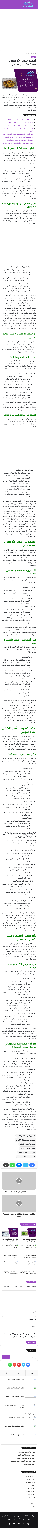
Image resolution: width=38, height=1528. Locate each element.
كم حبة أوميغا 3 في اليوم (26, 1157)
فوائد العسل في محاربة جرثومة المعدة (11, 1273)
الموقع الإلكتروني (31, 1326)
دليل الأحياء (32, 1497)
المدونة (33, 1485)
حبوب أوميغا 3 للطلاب (26, 1144)
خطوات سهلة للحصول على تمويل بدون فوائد (28, 1273)
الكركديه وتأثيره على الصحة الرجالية (10, 1256)
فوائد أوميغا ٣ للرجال (27, 1148)
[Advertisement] (19, 29)
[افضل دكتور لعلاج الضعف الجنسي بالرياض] (30, 1408)
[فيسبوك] (32, 1165)
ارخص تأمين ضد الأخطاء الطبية (15, 1388)
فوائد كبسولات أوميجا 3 (26, 1152)
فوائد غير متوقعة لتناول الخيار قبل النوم (29, 1240)
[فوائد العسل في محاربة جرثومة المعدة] (10, 1265)
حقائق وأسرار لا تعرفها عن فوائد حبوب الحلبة (19, 125)
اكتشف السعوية (30, 1482)
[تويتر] (26, 1165)
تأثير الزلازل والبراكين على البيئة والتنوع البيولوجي (29, 1256)
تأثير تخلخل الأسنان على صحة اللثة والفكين (20, 119)
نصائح (33, 1506)
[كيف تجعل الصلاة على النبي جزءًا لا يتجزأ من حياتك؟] (10, 1232)
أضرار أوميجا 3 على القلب (25, 1136)
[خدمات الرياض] (27, 4)
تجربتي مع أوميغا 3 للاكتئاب (25, 1140)
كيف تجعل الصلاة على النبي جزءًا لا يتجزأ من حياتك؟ (10, 1240)
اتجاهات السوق (31, 1479)
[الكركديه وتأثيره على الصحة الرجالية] (10, 1249)
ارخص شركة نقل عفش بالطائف (15, 1396)
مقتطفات (32, 1503)
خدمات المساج (31, 1494)
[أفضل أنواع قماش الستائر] (30, 1420)
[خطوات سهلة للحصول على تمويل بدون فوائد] (28, 1265)
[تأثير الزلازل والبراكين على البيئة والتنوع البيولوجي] (28, 1249)
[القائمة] (2, 5)
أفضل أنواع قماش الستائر (16, 1417)
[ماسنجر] (19, 1165)
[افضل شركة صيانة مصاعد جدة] (30, 1382)
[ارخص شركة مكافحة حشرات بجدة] (30, 1428)
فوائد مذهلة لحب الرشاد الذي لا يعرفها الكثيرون (18, 137)
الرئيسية (32, 53)
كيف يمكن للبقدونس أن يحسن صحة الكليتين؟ (19, 140)
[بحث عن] (36, 5)
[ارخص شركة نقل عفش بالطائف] (30, 1399)
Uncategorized (30, 1476)
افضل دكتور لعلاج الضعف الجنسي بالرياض (14, 1406)
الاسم (34, 1312)
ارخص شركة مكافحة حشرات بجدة (14, 1426)
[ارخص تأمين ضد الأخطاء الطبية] (30, 1390)
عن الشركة (22, 1519)
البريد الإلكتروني (31, 1319)
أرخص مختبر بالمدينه (30, 1414)
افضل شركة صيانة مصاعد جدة (15, 1379)
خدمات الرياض (6, 1516)
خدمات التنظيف (30, 1491)
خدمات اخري (31, 1488)
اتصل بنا (10, 1519)
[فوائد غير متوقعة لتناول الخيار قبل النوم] (28, 1232)
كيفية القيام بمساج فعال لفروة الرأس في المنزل (18, 143)
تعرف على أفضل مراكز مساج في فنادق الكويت (18, 122)
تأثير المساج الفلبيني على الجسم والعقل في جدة (18, 134)
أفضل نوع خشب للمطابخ (17, 1435)
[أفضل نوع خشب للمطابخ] (30, 1437)
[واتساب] (12, 1165)
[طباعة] (6, 1165)
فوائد (27, 53)
